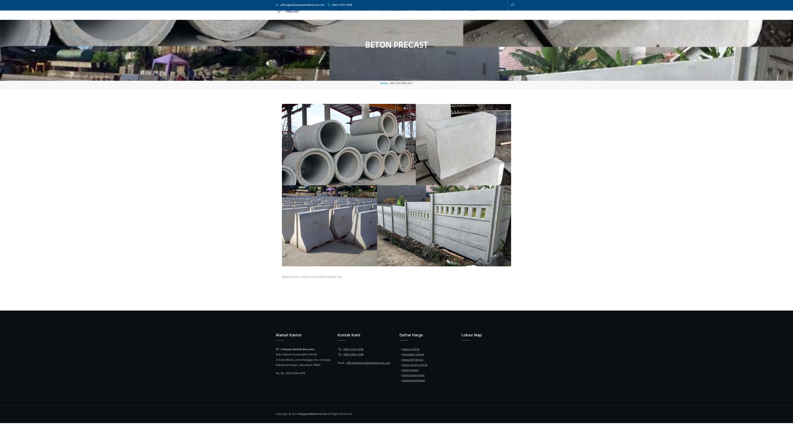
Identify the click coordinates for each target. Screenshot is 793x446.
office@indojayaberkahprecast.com (302, 5)
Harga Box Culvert (413, 354)
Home (384, 83)
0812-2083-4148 (353, 354)
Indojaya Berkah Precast (313, 414)
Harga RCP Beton (412, 360)
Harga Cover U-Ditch (414, 365)
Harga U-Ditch (410, 349)
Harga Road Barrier (413, 380)
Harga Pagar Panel (413, 375)
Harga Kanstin (410, 370)
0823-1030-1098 (342, 5)
